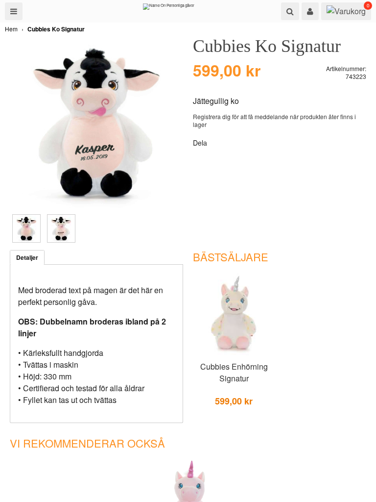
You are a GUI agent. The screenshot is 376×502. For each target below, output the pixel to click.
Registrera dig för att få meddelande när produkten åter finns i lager (274, 120)
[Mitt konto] (310, 11)
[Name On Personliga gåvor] (168, 8)
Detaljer (27, 257)
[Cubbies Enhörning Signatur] (234, 353)
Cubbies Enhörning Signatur (234, 372)
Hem (11, 29)
